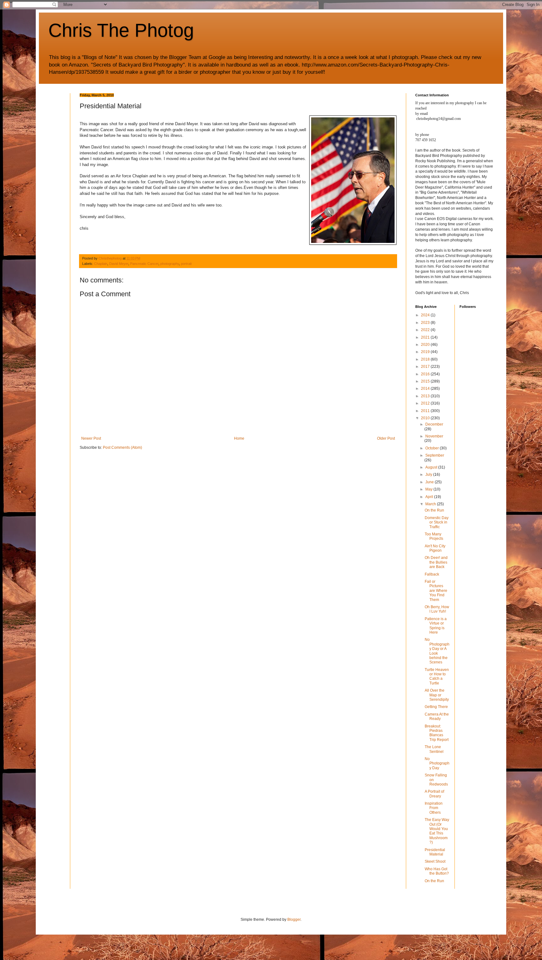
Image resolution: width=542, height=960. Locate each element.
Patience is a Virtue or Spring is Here (436, 626)
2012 (426, 403)
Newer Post (91, 438)
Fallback (432, 574)
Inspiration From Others (434, 808)
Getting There (436, 707)
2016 (426, 374)
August (431, 467)
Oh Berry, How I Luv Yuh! (437, 609)
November (434, 436)
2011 (426, 411)
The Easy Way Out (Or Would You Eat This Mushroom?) (437, 831)
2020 (426, 344)
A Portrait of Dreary (434, 793)
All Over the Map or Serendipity (437, 695)
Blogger (293, 919)
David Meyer (118, 263)
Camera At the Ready (437, 716)
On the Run (434, 510)
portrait (186, 263)
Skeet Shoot (435, 861)
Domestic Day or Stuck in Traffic (437, 522)
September (434, 455)
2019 (426, 352)
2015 (426, 381)
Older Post (386, 438)
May (429, 489)
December (434, 424)
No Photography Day (437, 763)
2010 (426, 418)
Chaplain (100, 263)
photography (169, 263)
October (432, 448)
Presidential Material (435, 852)
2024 (426, 315)
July (429, 474)
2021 (426, 337)
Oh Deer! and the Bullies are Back (436, 562)
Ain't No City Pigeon (435, 548)
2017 (426, 366)
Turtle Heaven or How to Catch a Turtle (437, 676)
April (429, 497)
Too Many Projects (434, 536)
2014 (426, 388)
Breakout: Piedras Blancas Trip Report (437, 733)
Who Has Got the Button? (437, 871)
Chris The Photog (121, 30)
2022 (426, 330)
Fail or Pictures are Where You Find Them (436, 590)
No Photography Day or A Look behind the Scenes (437, 650)
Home (239, 438)
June (430, 482)
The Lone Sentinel (434, 749)
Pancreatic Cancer (144, 263)
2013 (426, 396)
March (431, 504)
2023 (426, 322)
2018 (426, 359)
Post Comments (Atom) (122, 447)
